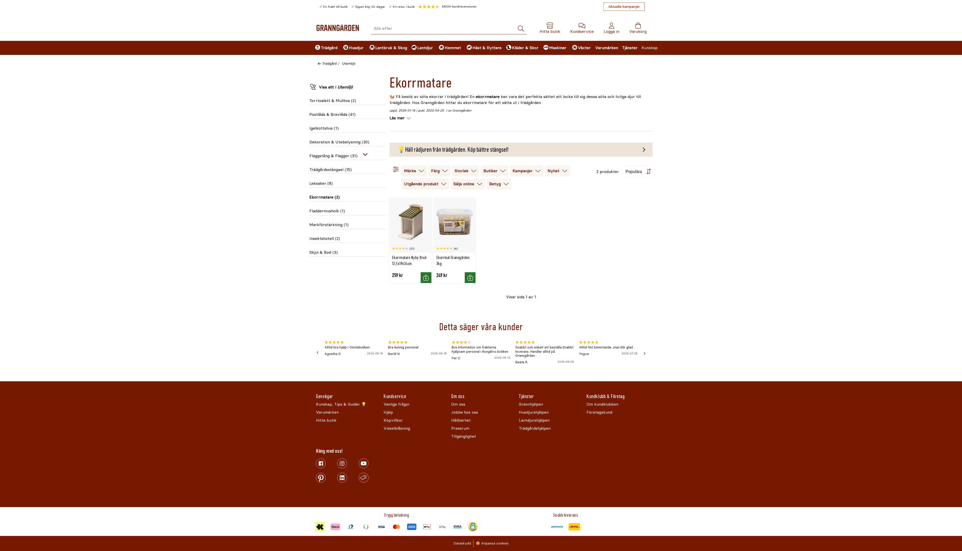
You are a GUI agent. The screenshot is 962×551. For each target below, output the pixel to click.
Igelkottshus (324, 128)
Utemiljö (348, 63)
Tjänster (630, 47)
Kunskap (650, 47)
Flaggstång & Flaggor (333, 155)
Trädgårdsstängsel (330, 169)
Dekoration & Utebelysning (339, 142)
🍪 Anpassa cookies (492, 543)
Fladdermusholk (327, 211)
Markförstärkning (328, 224)
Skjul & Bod (323, 252)
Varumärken (606, 47)
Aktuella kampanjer (624, 7)
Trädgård (329, 63)
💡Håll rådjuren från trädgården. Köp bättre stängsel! (453, 149)
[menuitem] (324, 48)
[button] (447, 7)
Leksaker (321, 183)
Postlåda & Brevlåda (332, 114)
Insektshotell (324, 238)
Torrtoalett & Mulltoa (332, 100)
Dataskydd (462, 543)
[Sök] (520, 28)
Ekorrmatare (324, 197)
